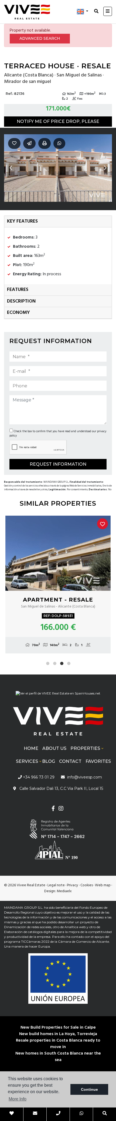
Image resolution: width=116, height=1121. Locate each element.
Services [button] (27, 761)
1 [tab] (47, 663)
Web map (103, 885)
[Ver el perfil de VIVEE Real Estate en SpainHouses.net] (58, 695)
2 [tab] (54, 663)
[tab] (58, 221)
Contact (70, 761)
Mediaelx (64, 891)
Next (105, 168)
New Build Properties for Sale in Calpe (58, 1027)
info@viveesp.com (84, 777)
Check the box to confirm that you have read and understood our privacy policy (57, 433)
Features (17, 290)
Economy (18, 313)
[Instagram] (60, 809)
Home (31, 748)
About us (54, 748)
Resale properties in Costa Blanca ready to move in (58, 1043)
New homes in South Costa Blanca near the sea (58, 1056)
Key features (22, 221)
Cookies (86, 885)
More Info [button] (17, 1099)
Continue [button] (89, 1089)
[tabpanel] (58, 584)
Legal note (56, 885)
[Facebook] (53, 809)
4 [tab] (68, 663)
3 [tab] (61, 663)
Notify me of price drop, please (58, 121)
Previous (11, 168)
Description (21, 301)
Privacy (72, 885)
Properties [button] (85, 748)
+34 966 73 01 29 (38, 777)
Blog (48, 761)
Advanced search (39, 38)
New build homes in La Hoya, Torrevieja (58, 1034)
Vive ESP (27, 12)
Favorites (98, 761)
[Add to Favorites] (102, 523)
